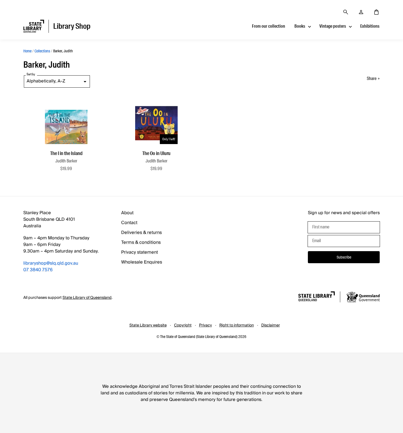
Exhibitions (369, 26)
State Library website (148, 325)
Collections (42, 50)
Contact (129, 222)
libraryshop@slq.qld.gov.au (50, 263)
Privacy (205, 325)
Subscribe (344, 257)
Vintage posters (332, 26)
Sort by (31, 74)
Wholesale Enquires (141, 262)
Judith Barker (66, 161)
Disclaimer (270, 325)
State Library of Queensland (87, 297)
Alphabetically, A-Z (46, 81)
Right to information (236, 325)
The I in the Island (66, 153)
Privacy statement (139, 252)
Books (299, 26)
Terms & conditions (141, 242)
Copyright (183, 325)
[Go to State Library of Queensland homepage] (316, 297)
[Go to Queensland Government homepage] (363, 297)
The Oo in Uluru (156, 153)
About (127, 213)
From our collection (268, 26)
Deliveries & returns (141, 232)
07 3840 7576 (38, 270)
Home (27, 50)
